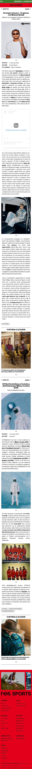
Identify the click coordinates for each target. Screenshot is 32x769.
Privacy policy (20, 703)
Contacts (4, 705)
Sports (4, 63)
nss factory (5, 710)
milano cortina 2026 (15, 609)
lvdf (2, 726)
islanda (4, 609)
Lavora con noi (6, 708)
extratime (5, 324)
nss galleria (20, 726)
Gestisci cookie (21, 705)
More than (4, 728)
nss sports (12, 436)
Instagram (4, 750)
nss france (19, 728)
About (3, 703)
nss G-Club (19, 723)
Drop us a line (20, 738)
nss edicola (20, 731)
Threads (4, 758)
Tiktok (3, 755)
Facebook (4, 748)
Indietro (6, 9)
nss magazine (20, 718)
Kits (2, 721)
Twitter (3, 753)
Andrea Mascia (13, 65)
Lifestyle (4, 723)
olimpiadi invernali (8, 611)
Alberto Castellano (16, 67)
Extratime (4, 718)
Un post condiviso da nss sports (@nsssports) (16, 148)
